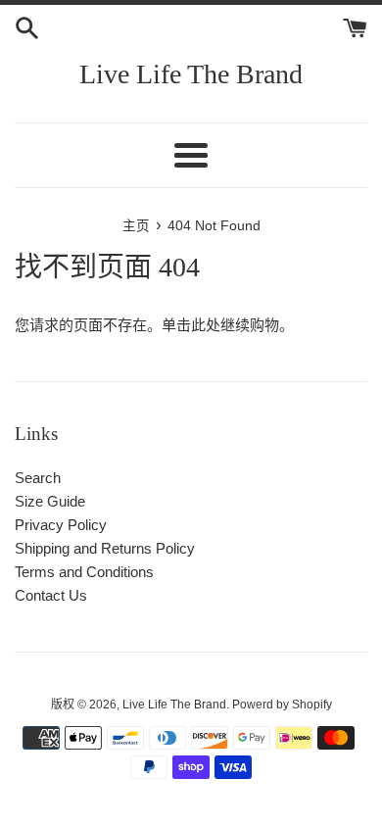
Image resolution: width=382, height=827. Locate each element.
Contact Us (51, 595)
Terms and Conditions (84, 571)
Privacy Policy (61, 524)
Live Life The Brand (191, 74)
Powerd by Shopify (282, 704)
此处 (205, 324)
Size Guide (50, 501)
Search (38, 477)
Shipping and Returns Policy (105, 548)
